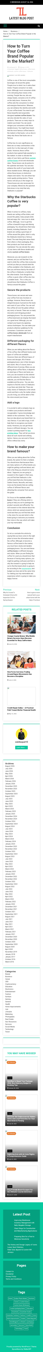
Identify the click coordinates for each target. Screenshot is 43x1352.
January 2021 (10, 934)
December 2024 (11, 816)
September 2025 (11, 794)
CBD (6, 982)
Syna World (29, 1325)
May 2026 (9, 774)
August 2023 (10, 856)
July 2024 (8, 829)
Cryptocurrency (10, 984)
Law (6, 1009)
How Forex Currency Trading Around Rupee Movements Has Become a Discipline (19, 674)
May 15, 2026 (12, 714)
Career (7, 979)
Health (7, 1004)
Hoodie (23, 1318)
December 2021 (11, 907)
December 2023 (11, 846)
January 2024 (10, 844)
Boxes (10, 1298)
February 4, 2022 (24, 67)
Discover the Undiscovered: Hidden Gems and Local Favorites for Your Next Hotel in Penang (21, 1119)
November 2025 (11, 789)
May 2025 (9, 804)
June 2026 (9, 771)
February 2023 (10, 871)
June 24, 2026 (12, 644)
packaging (30, 1322)
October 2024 (10, 821)
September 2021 (11, 914)
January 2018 (10, 954)
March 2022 (9, 899)
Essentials (15, 1312)
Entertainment (10, 992)
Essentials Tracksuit (13, 1315)
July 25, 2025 (12, 1159)
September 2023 (11, 854)
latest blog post (31, 1318)
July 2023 (8, 859)
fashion (23, 1315)
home (34, 1315)
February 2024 (10, 841)
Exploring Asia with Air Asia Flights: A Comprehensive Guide (21, 1155)
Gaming (8, 999)
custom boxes (24, 1302)
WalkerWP (27, 1349)
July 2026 (8, 769)
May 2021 (9, 924)
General (8, 1002)
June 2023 (9, 861)
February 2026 (10, 781)
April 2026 (9, 776)
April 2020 (9, 949)
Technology (9, 1029)
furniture (8, 997)
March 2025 (9, 809)
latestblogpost (14, 1322)
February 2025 (10, 811)
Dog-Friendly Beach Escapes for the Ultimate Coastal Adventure (20, 1191)
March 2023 (9, 869)
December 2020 (11, 937)
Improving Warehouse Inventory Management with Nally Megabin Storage (24, 1222)
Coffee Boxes (23, 69)
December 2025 (11, 786)
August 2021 (10, 917)
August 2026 (10, 766)
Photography (10, 1017)
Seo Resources (10, 1022)
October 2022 (10, 882)
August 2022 (10, 887)
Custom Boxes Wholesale (21, 1305)
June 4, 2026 (12, 680)
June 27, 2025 (12, 1195)
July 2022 (8, 889)
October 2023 (10, 851)
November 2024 (11, 819)
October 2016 (10, 959)
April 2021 (9, 927)
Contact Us (10, 1271)
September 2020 (11, 944)
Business (11, 69)
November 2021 (11, 909)
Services (8, 1024)
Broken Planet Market (20, 1298)
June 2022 (9, 892)
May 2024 (9, 834)
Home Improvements (13, 1007)
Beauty (7, 974)
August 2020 (10, 947)
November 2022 (11, 879)
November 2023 (11, 849)
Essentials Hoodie (25, 1312)
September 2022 (11, 884)
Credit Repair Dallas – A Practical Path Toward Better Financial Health (21, 709)
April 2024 (9, 836)
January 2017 (10, 957)
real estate (14, 1325)
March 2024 (9, 839)
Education (8, 987)
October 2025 (10, 791)
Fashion (8, 994)
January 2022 (10, 904)
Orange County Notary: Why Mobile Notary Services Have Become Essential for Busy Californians (21, 638)
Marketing (9, 1014)
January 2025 (10, 814)
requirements (26, 569)
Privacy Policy (11, 1276)
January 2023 (10, 874)
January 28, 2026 (13, 1088)
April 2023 (9, 866)
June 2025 (9, 801)
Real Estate (9, 1019)
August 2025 (10, 796)
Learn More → (21, 747)
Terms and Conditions (14, 1279)
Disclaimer (10, 1274)
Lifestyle (8, 1012)
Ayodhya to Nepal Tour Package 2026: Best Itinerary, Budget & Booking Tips (20, 1083)
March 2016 (9, 962)
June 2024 (9, 831)
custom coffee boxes (20, 71)
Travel (7, 1032)
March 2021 (9, 929)
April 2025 (9, 806)
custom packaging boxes (17, 1308)
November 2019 (11, 952)
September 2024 (11, 824)
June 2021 (9, 922)
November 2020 (11, 939)
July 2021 (8, 919)
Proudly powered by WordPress (18, 1347)
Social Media (10, 1027)
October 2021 (10, 912)
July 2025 (8, 799)
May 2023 (9, 864)
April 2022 (9, 897)
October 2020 (10, 942)
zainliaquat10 (13, 67)
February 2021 (10, 932)
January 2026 (10, 784)
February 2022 (10, 902)
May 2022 (9, 894)
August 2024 (10, 826)
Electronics (9, 989)
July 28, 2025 (12, 1124)
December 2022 (11, 876)
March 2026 (9, 779)
